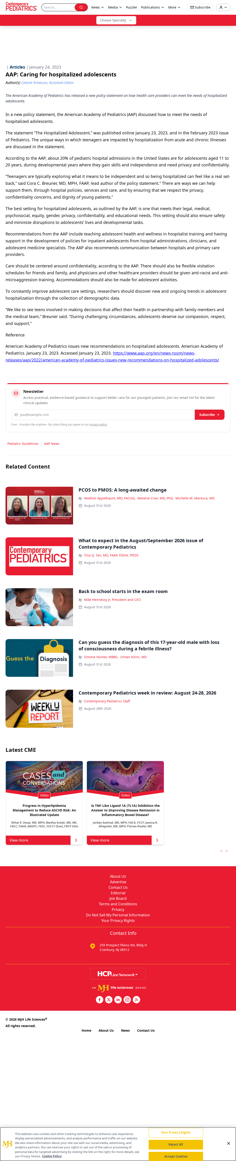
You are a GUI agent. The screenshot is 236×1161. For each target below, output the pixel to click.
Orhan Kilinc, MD (133, 657)
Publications (150, 7)
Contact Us (118, 887)
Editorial (118, 892)
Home (86, 1030)
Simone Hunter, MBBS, (101, 657)
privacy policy (98, 424)
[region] (118, 1144)
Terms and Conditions (118, 903)
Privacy (118, 909)
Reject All (175, 1144)
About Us (118, 876)
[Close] (229, 1143)
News (125, 1030)
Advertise (118, 881)
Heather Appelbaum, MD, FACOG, (110, 498)
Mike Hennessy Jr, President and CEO (112, 599)
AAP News (51, 443)
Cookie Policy (52, 1156)
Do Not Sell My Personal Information (118, 915)
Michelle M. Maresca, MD (195, 498)
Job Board (118, 898)
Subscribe (207, 414)
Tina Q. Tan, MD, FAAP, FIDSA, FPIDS (111, 555)
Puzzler (131, 7)
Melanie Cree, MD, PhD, (155, 498)
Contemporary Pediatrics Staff (107, 701)
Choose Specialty (113, 20)
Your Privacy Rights (118, 920)
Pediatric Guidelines (22, 443)
